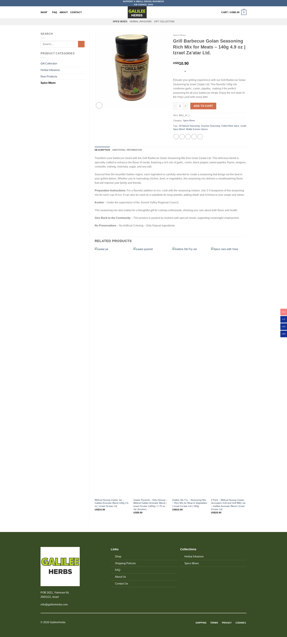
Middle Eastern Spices (197, 129)
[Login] (214, 12)
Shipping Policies (125, 563)
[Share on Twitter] (182, 136)
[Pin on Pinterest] (194, 136)
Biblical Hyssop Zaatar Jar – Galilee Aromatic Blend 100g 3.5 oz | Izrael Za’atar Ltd (111, 503)
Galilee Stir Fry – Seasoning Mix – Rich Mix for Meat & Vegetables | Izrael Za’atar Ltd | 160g (189, 503)
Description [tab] (102, 150)
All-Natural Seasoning (189, 126)
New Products (49, 76)
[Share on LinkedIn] (200, 136)
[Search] (209, 12)
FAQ (54, 12)
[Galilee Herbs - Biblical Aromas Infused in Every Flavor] (137, 12)
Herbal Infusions (141, 21)
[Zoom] (99, 105)
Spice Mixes (120, 21)
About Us (120, 576)
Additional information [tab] (127, 150)
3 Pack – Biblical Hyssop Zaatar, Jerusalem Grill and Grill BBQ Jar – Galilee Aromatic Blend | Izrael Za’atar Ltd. (228, 505)
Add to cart (203, 106)
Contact (76, 12)
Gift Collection (164, 21)
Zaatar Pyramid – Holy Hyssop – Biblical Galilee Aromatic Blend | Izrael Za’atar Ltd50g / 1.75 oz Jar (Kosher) (150, 505)
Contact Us (121, 583)
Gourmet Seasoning (210, 126)
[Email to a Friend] (188, 136)
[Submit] (81, 44)
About (63, 12)
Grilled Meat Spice (230, 126)
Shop (44, 12)
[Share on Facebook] (176, 136)
